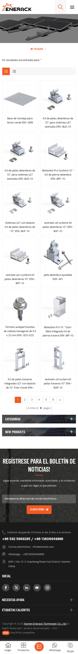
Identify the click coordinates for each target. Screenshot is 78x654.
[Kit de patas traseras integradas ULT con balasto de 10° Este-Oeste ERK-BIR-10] (20, 359)
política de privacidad (36, 628)
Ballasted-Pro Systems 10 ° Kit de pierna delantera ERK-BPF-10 (58, 175)
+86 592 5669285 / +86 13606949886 (32, 539)
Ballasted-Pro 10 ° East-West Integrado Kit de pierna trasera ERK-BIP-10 (58, 331)
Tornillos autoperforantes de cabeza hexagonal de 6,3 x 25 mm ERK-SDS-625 (20, 331)
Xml (54, 628)
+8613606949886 (33, 554)
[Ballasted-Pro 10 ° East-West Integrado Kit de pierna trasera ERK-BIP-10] (58, 307)
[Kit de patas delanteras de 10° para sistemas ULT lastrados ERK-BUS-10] (58, 98)
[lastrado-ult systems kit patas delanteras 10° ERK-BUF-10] (58, 202)
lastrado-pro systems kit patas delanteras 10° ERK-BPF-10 (20, 279)
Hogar (38, 49)
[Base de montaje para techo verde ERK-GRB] (20, 98)
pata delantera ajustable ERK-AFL (58, 277)
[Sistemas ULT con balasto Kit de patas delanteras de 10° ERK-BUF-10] (20, 202)
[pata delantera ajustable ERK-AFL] (58, 255)
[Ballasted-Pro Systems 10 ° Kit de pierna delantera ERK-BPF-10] (58, 150)
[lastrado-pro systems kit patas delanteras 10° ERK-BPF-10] (20, 255)
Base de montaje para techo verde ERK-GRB (20, 120)
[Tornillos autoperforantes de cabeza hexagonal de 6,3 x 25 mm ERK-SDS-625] (20, 307)
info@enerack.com (43, 547)
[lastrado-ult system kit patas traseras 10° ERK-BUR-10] (58, 359)
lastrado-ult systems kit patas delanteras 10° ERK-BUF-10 (58, 227)
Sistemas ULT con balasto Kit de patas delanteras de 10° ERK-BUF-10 (20, 227)
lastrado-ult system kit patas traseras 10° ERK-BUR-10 (58, 383)
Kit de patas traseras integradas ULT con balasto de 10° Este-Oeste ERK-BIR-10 (20, 384)
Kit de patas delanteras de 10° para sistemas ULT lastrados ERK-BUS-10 (58, 122)
